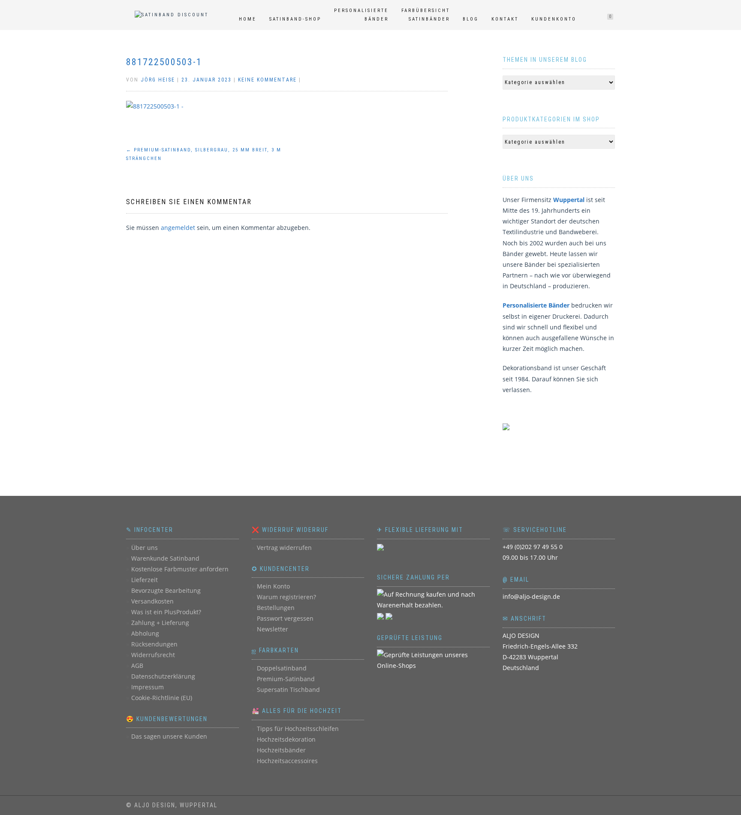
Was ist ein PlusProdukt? (166, 612)
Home (247, 19)
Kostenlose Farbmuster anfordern (180, 569)
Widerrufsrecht (153, 655)
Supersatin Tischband (288, 689)
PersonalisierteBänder (361, 15)
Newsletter (272, 629)
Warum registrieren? (286, 597)
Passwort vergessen (285, 618)
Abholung (145, 633)
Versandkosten (152, 601)
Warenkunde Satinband (165, 558)
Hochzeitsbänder (281, 750)
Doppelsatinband (282, 668)
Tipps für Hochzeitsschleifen (298, 728)
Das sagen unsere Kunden (169, 736)
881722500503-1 (164, 62)
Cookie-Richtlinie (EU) (161, 698)
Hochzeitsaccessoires (287, 761)
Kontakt (504, 19)
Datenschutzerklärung (163, 676)
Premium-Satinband (286, 679)
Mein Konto (273, 586)
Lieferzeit (144, 580)
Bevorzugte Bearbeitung (166, 590)
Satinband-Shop (295, 19)
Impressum (147, 687)
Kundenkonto (553, 19)
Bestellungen (276, 608)
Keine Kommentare (267, 80)
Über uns (144, 547)
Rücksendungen (154, 644)
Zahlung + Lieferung (160, 623)
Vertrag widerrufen (284, 547)
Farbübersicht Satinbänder (425, 15)
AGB (137, 665)
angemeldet (178, 227)
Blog (471, 19)
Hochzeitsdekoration (286, 739)
